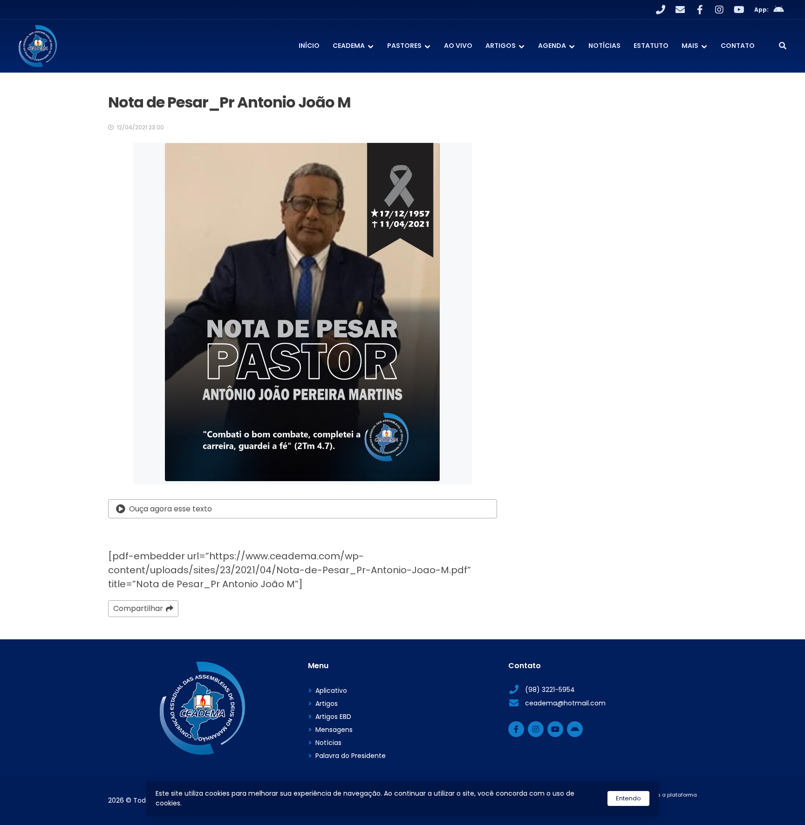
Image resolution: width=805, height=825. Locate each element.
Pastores (404, 45)
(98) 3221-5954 (550, 689)
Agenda (552, 45)
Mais (690, 45)
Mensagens (334, 729)
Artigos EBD (333, 716)
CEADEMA (349, 45)
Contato (738, 45)
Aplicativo (331, 690)
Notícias (604, 45)
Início (309, 45)
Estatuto (651, 45)
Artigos (500, 45)
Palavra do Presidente (350, 755)
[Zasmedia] (673, 806)
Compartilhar (138, 608)
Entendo (628, 798)
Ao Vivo (458, 45)
